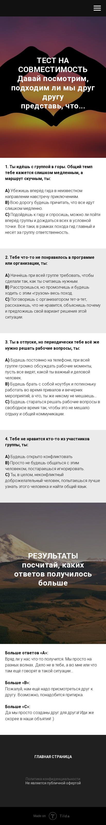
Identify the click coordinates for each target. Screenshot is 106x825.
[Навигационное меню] (97, 8)
